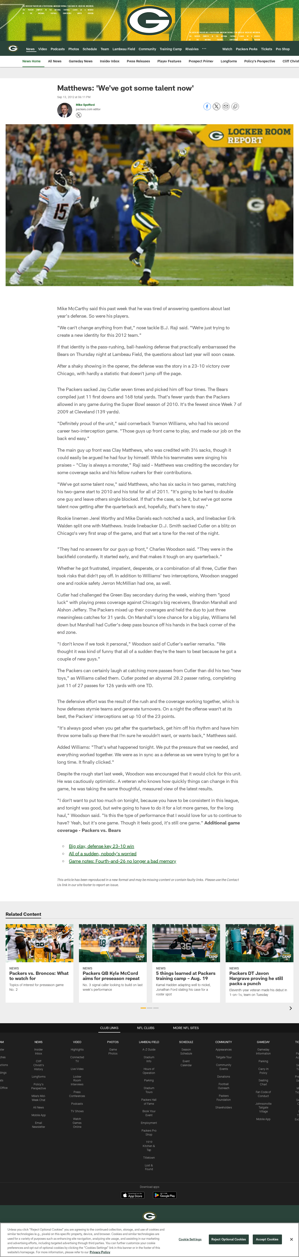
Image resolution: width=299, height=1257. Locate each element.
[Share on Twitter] (216, 109)
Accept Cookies (267, 1239)
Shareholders (223, 1107)
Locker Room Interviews (77, 1080)
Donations (223, 1076)
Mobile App (39, 1115)
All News (38, 1107)
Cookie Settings (190, 1239)
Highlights (77, 1049)
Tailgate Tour (224, 1057)
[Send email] (226, 109)
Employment (149, 1122)
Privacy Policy (100, 1252)
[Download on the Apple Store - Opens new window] (132, 1196)
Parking (149, 1080)
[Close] (291, 1239)
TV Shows (77, 1111)
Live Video (77, 1068)
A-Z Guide (148, 1049)
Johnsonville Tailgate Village (263, 1107)
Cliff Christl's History (38, 1065)
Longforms (39, 1076)
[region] (149, 1240)
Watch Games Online (77, 1122)
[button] (143, 1008)
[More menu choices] (204, 48)
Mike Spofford (85, 104)
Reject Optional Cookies (228, 1239)
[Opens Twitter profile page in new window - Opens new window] (79, 115)
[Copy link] (235, 107)
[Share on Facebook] (207, 109)
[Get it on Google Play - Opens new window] (165, 1197)
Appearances (224, 1049)
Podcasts (77, 1103)
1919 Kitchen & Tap (149, 1145)
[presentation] (291, 1008)
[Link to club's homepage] (13, 48)
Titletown (149, 1157)
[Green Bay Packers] (149, 1217)
